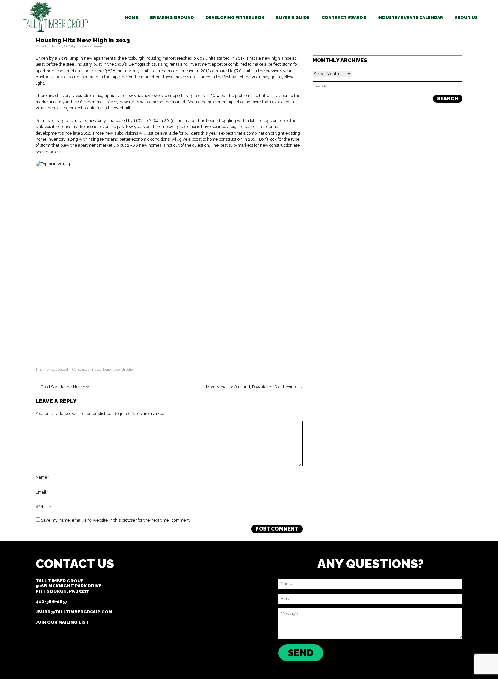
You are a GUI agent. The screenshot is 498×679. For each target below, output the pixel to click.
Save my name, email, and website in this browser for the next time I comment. (116, 520)
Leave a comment (91, 46)
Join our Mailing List (62, 622)
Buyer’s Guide (293, 17)
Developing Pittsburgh (235, 17)
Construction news (86, 369)
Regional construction (118, 369)
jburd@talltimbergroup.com (74, 611)
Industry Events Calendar (410, 17)
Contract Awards (343, 17)
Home (131, 17)
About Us (466, 17)
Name (42, 477)
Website (43, 507)
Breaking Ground (172, 17)
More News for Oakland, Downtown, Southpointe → (254, 387)
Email (42, 492)
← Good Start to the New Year (63, 387)
